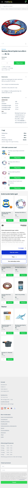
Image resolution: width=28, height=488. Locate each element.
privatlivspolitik (22, 479)
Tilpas (13, 256)
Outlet (2, 437)
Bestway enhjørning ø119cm (6, 268)
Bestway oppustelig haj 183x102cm (20, 326)
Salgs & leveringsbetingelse (7, 417)
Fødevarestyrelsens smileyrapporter (9, 426)
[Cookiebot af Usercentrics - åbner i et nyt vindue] (20, 225)
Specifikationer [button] (6, 97)
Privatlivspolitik (4, 423)
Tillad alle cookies (14, 252)
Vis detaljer (21, 248)
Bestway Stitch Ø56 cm (20, 212)
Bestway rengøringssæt (20, 267)
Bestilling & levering (5, 421)
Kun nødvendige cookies (14, 261)
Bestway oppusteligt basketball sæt (6, 213)
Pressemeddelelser (5, 430)
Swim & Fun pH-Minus (20, 294)
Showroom (3, 432)
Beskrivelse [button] (5, 77)
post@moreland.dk (5, 401)
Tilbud (2, 434)
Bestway (4, 49)
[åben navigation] (2, 1)
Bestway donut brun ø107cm (6, 295)
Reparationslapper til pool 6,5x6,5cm (6, 326)
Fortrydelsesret (4, 419)
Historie (2, 428)
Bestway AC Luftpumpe (7, 352)
